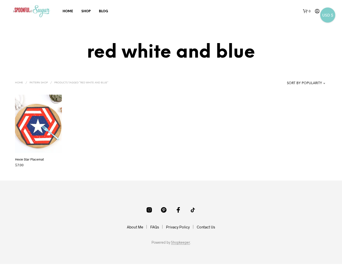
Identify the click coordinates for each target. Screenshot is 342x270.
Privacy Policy (178, 227)
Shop (86, 11)
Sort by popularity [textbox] (304, 83)
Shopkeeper (180, 242)
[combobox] (301, 83)
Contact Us (206, 227)
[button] (306, 11)
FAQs (154, 227)
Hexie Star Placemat (29, 159)
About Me (135, 227)
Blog (103, 11)
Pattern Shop (39, 82)
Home (68, 11)
